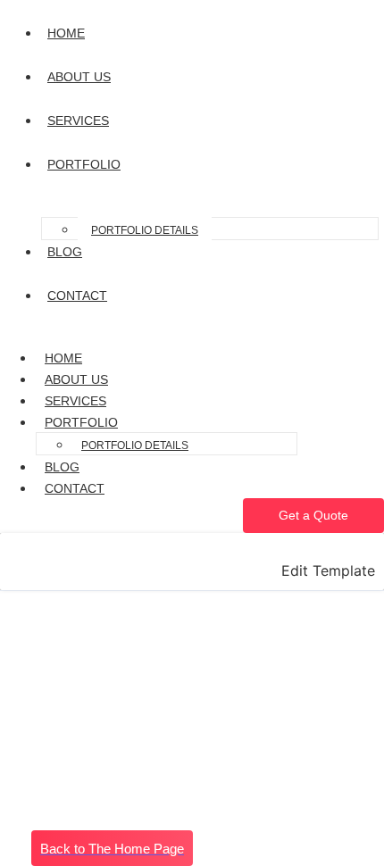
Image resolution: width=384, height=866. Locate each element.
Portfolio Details (144, 230)
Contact (74, 488)
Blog (62, 467)
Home (63, 358)
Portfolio (81, 422)
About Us (76, 379)
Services (75, 401)
